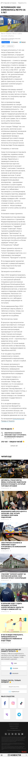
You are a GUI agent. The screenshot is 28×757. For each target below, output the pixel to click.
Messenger (15, 673)
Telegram (15, 668)
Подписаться (15, 691)
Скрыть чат (14, 446)
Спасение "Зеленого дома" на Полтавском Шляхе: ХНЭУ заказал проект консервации (13, 576)
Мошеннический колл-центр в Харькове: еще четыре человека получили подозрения (14, 514)
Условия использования (14, 723)
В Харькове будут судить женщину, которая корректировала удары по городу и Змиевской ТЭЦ (12, 606)
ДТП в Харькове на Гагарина (8, 3)
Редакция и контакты (14, 726)
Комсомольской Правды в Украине (12, 420)
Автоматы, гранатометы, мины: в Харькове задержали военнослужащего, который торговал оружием (13, 483)
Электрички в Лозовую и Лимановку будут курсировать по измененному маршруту (15, 435)
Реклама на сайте (14, 728)
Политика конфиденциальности (14, 730)
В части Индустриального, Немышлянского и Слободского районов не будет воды (12, 638)
